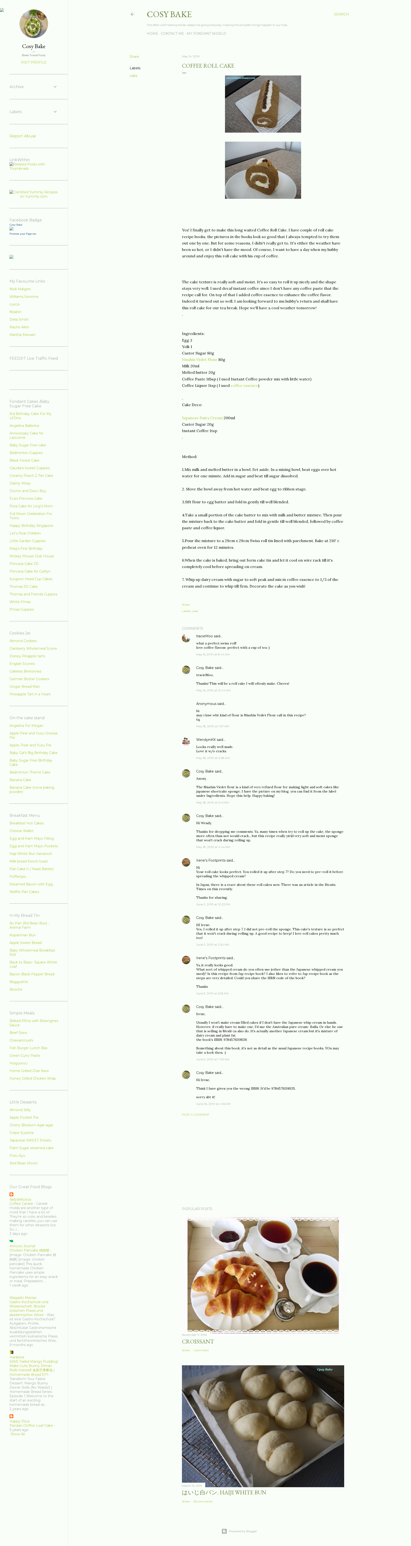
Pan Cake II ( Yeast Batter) (32, 869)
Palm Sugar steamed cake (32, 1148)
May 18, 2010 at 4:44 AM (213, 847)
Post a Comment (195, 1114)
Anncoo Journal (22, 1246)
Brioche (16, 989)
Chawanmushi (21, 1040)
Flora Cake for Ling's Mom (31, 506)
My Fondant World (206, 33)
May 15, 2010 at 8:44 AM (213, 654)
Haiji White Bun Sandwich (31, 854)
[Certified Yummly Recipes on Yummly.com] (34, 196)
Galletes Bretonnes (25, 671)
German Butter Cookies (29, 679)
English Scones (22, 664)
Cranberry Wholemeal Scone (33, 648)
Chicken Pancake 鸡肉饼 (29, 1250)
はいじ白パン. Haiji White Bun (224, 1492)
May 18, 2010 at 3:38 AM (213, 758)
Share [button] (134, 57)
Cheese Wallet (22, 831)
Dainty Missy (20, 483)
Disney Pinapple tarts (27, 656)
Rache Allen (19, 327)
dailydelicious (20, 1199)
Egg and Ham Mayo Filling (32, 838)
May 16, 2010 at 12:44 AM (213, 690)
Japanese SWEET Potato (30, 1140)
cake (133, 76)
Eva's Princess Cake (26, 498)
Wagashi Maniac (23, 1298)
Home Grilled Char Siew (29, 1071)
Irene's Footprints (210, 860)
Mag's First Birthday (26, 548)
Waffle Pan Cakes (24, 892)
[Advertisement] (263, 1161)
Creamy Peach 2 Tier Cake (31, 476)
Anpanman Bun (23, 935)
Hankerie (17, 1357)
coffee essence (244, 385)
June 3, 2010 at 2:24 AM (212, 944)
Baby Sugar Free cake (28, 445)
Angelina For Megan (26, 725)
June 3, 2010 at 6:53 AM (212, 993)
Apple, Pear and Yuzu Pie (30, 745)
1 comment (201, 1350)
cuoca (15, 304)
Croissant (198, 1341)
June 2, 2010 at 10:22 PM (213, 904)
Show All (18, 1434)
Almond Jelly (20, 1110)
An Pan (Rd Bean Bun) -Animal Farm (29, 925)
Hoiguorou (18, 1063)
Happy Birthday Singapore (31, 526)
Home (152, 33)
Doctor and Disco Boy (28, 491)
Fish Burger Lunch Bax (28, 1048)
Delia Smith (19, 319)
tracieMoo (204, 636)
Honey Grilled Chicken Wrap (33, 1078)
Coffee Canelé (21, 1204)
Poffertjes (18, 876)
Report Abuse (23, 136)
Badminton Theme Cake (30, 772)
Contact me (172, 33)
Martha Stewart (22, 335)
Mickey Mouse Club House (32, 556)
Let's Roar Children (25, 533)
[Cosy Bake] (11, 229)
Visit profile (34, 62)
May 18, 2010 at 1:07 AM (212, 726)
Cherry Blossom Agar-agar (31, 1125)
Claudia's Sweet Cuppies (30, 468)
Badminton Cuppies (26, 453)
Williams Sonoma (24, 296)
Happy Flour (20, 1421)
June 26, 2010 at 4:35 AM (213, 1104)
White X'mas (20, 602)
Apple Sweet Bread (26, 943)
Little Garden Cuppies (27, 541)
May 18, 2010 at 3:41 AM (212, 802)
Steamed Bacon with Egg (31, 884)
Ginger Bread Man (25, 686)
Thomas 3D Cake (24, 586)
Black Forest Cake (24, 460)
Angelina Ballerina (24, 426)
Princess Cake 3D (24, 564)
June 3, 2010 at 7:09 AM (212, 1059)
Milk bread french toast (29, 861)
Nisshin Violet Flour (200, 359)
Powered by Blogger (243, 1531)
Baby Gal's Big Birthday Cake (34, 753)
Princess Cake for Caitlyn (30, 571)
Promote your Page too (23, 233)
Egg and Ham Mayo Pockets (34, 846)
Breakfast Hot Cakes (27, 823)
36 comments (202, 1501)
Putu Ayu (17, 1155)
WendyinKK (206, 740)
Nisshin (15, 312)
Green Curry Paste (25, 1055)
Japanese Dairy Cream (203, 417)
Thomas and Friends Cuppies (33, 594)
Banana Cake (20, 780)
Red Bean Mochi (23, 1163)
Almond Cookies (23, 641)
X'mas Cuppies (22, 609)
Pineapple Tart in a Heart (30, 694)
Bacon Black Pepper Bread (32, 974)
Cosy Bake (169, 14)
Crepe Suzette (22, 1133)
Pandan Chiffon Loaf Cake (31, 1425)
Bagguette (19, 982)
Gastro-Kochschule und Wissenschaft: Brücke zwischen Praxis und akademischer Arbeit (29, 1308)
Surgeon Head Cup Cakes (31, 579)
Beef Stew (18, 1033)
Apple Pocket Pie (24, 1117)
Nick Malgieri (20, 289)
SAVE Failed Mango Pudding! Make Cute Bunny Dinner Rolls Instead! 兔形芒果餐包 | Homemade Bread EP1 (34, 1368)
